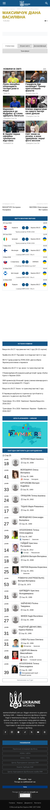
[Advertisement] (25, 173)
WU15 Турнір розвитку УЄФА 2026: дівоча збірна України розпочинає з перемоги (21, 361)
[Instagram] (11, 732)
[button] (4, 3)
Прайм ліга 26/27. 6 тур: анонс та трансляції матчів (23, 368)
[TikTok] (25, 732)
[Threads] (44, 732)
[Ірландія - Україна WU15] (25, 239)
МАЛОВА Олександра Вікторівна (38, 208)
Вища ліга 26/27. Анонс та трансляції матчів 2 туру (23, 389)
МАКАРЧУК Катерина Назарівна (11, 208)
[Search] (46, 3)
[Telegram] (10, 26)
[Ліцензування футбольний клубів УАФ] (25, 771)
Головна (12, 803)
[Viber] (21, 26)
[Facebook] (4, 26)
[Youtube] (38, 732)
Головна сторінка (8, 9)
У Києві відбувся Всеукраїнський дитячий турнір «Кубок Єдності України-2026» (25, 374)
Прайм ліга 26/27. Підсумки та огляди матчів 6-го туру (24, 355)
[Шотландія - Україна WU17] (25, 273)
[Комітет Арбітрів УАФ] (25, 767)
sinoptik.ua (34, 792)
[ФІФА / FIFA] (25, 758)
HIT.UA (22, 794)
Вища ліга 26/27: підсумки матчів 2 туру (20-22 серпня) (24, 349)
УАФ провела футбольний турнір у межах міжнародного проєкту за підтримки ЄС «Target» (25, 382)
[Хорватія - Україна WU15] (25, 227)
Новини (20, 803)
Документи (28, 803)
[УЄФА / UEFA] (25, 753)
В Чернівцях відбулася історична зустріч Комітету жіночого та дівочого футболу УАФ (22, 395)
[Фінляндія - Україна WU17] (25, 250)
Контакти (37, 803)
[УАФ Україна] (25, 749)
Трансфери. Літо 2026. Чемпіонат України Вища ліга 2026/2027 (23, 402)
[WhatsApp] (27, 26)
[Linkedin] (32, 26)
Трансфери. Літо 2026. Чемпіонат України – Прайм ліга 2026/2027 (24, 410)
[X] (16, 26)
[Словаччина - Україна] (25, 261)
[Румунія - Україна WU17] (25, 284)
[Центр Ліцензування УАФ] (25, 762)
